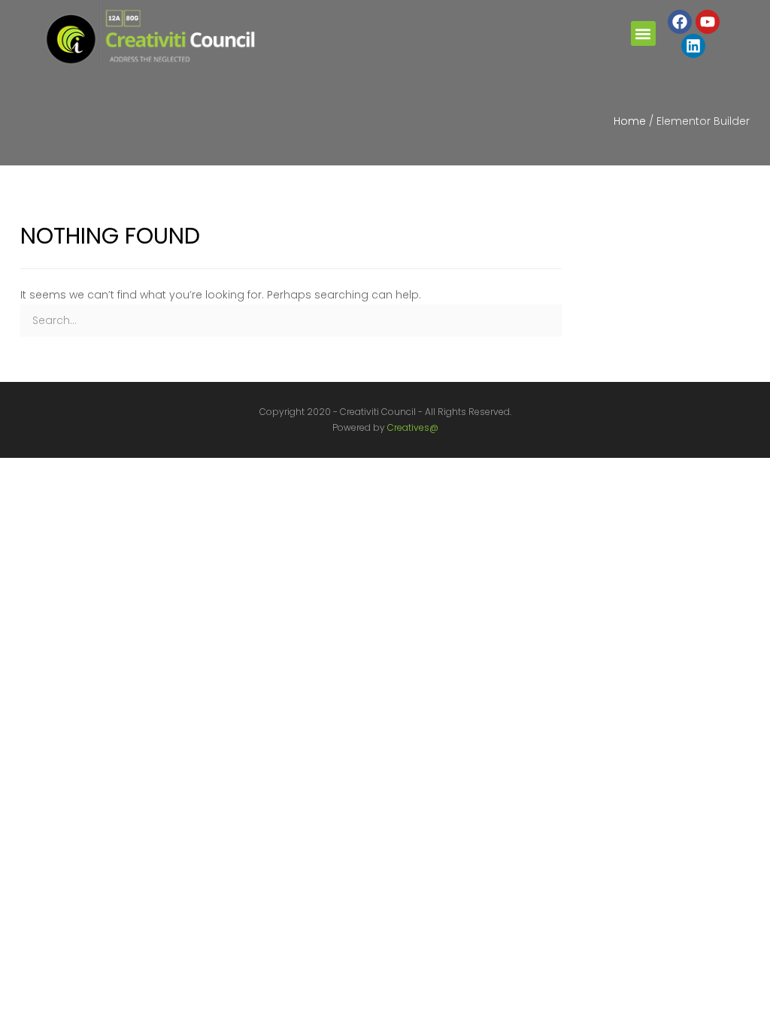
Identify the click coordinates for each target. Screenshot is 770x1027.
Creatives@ (412, 427)
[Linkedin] (693, 46)
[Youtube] (708, 22)
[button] (643, 33)
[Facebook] (680, 22)
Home (630, 121)
